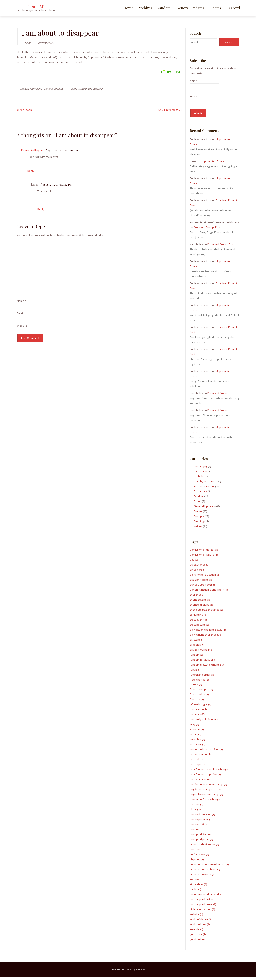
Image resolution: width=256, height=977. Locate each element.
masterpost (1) (198, 764)
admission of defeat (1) (204, 549)
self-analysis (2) (199, 854)
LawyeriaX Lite (117, 969)
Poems (215, 8)
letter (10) (195, 734)
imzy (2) (194, 724)
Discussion (200, 471)
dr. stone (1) (197, 639)
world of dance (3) (200, 919)
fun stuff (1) (197, 699)
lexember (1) (197, 739)
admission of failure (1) (204, 554)
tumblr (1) (195, 889)
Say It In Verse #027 (170, 110)
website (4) (196, 914)
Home (128, 8)
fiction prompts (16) (201, 689)
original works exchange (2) (206, 794)
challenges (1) (198, 594)
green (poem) (25, 110)
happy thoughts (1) (201, 709)
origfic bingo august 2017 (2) (206, 789)
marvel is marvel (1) (201, 754)
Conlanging (200, 466)
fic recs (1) (196, 684)
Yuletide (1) (196, 929)
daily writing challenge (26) (205, 634)
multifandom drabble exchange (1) (210, 769)
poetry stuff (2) (198, 824)
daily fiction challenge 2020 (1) (208, 629)
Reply (30, 171)
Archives (145, 8)
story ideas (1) (198, 884)
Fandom (164, 8)
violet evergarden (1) (202, 909)
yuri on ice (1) (198, 934)
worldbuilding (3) (200, 924)
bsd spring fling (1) (201, 579)
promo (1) (195, 829)
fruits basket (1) (199, 694)
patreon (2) (196, 804)
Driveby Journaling (31, 88)
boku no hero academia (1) (206, 574)
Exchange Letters (204, 486)
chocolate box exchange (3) (206, 609)
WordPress (140, 969)
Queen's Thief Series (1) (204, 844)
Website (22, 325)
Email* (194, 96)
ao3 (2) (194, 559)
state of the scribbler (90, 88)
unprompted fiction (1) (203, 899)
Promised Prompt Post (207, 227)
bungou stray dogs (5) (203, 584)
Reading (199, 521)
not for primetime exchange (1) (208, 784)
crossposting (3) (199, 624)
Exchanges (200, 491)
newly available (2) (201, 779)
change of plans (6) (201, 604)
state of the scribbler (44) (205, 869)
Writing (198, 526)
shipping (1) (197, 859)
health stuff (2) (198, 714)
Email (21, 313)
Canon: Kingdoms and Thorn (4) (209, 589)
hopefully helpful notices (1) (206, 719)
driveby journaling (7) (202, 649)
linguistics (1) (197, 744)
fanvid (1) (195, 669)
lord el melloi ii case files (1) (206, 749)
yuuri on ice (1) (198, 939)
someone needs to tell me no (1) (209, 864)
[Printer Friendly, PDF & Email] (171, 71)
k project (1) (197, 729)
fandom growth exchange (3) (207, 664)
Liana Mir (37, 6)
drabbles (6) (197, 644)
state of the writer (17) (203, 874)
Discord (233, 8)
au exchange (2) (199, 564)
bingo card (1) (198, 569)
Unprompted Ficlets (212, 161)
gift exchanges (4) (200, 704)
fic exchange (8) (199, 679)
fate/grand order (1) (202, 674)
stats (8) (194, 879)
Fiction (197, 501)
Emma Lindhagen (32, 150)
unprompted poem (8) (203, 904)
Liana (28, 43)
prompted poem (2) (201, 839)
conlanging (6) (198, 614)
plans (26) (195, 809)
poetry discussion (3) (202, 814)
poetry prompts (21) (201, 819)
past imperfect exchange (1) (206, 799)
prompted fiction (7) (201, 834)
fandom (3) (196, 654)
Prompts (199, 516)
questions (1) (197, 849)
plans (73, 88)
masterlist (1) (197, 759)
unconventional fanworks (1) (207, 894)
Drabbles (199, 476)
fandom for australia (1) (204, 659)
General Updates (190, 8)
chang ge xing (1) (200, 599)
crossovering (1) (199, 619)
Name (21, 301)
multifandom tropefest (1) (205, 774)
